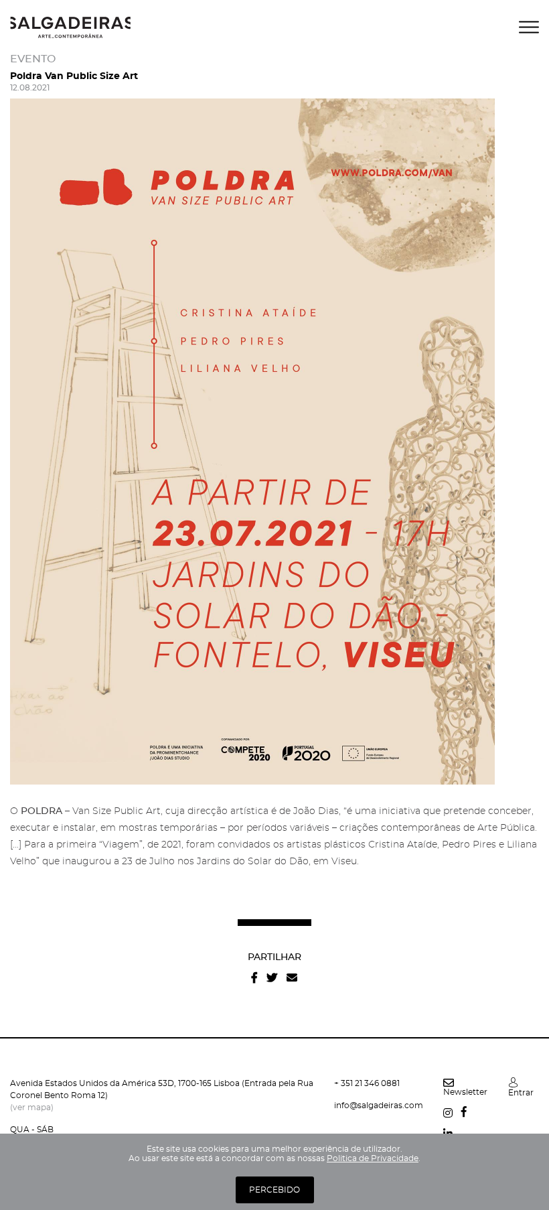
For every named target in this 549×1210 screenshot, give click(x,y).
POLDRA (41, 811)
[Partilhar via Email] (292, 978)
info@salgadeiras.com (378, 1105)
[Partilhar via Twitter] (271, 978)
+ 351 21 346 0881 (367, 1083)
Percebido (274, 1190)
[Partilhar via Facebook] (254, 978)
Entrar (521, 1093)
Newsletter (465, 1092)
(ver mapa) (32, 1107)
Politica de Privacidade (372, 1158)
